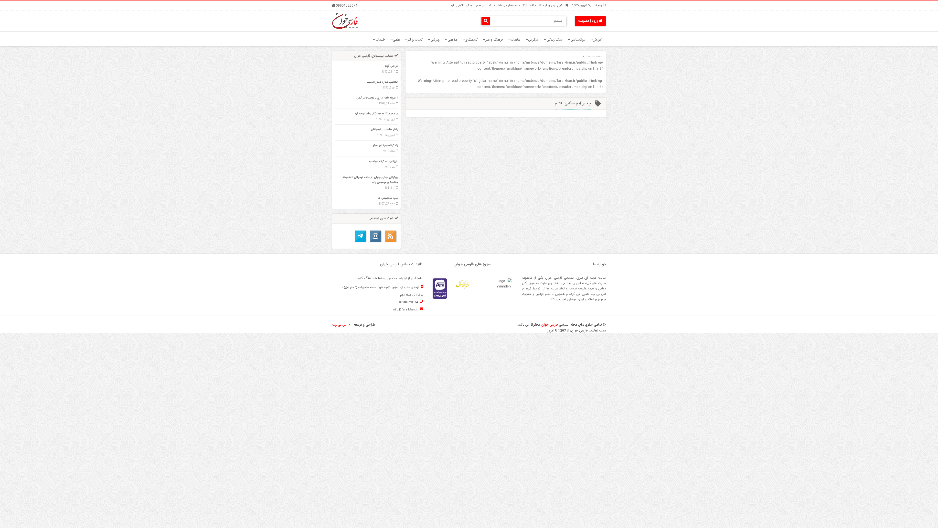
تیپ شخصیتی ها (388, 198)
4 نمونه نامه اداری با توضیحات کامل (377, 97)
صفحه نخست (594, 56)
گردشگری (471, 40)
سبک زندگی (554, 40)
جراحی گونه (391, 66)
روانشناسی (577, 40)
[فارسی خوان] (345, 21)
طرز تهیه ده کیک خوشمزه (383, 161)
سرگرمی (533, 40)
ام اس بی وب (342, 325)
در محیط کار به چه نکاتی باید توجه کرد (376, 113)
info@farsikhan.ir (405, 309)
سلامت (515, 40)
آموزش (597, 40)
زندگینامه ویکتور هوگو (385, 145)
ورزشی (435, 40)
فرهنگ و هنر (494, 40)
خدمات (380, 40)
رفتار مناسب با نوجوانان (384, 129)
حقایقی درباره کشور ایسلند (382, 81)
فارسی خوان (549, 325)
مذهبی (452, 40)
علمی (396, 40)
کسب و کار (415, 40)
